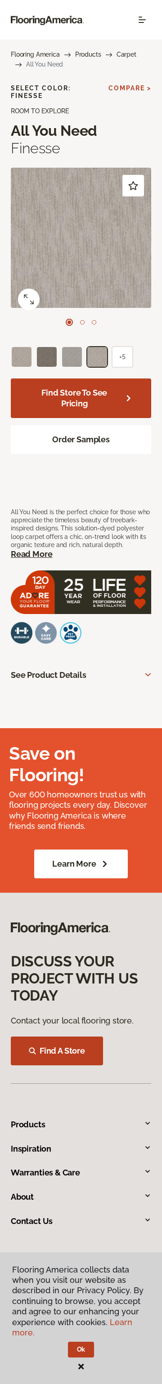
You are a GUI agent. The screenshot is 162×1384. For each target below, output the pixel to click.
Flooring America (35, 54)
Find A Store (62, 1050)
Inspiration (31, 1148)
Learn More (74, 863)
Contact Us (32, 1221)
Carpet (126, 54)
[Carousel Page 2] (82, 322)
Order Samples (81, 439)
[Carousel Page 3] (94, 322)
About (22, 1197)
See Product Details (48, 675)
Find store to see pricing (74, 398)
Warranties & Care (45, 1172)
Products (88, 54)
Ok (81, 1349)
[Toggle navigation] (142, 20)
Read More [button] (31, 554)
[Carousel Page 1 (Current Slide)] (69, 322)
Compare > (129, 88)
